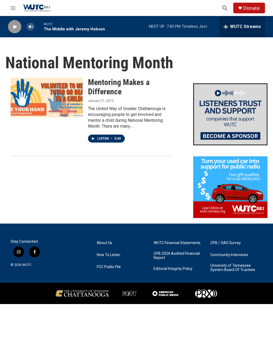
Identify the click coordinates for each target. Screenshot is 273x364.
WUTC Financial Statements (177, 243)
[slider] (39, 26)
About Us (104, 243)
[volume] (30, 27)
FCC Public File (109, 267)
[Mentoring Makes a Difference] (47, 98)
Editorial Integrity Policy (173, 269)
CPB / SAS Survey (225, 243)
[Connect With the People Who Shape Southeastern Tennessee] (230, 114)
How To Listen (108, 255)
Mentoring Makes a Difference (119, 87)
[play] (14, 27)
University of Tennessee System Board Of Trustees (232, 268)
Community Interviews (229, 255)
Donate (251, 8)
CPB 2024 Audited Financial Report (177, 256)
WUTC (26, 265)
